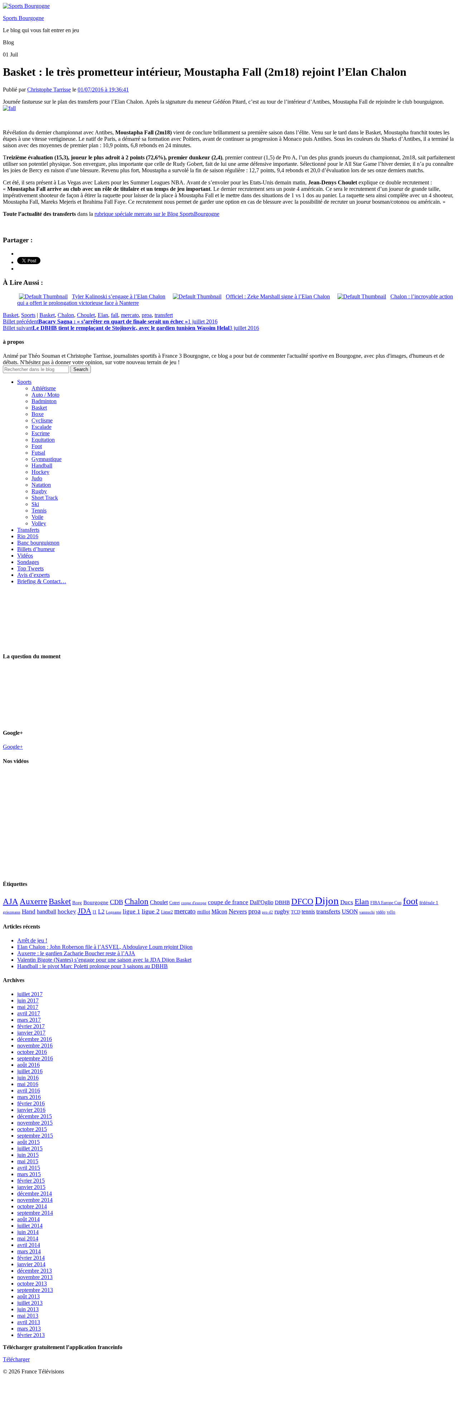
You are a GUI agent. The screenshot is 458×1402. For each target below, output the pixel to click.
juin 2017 (28, 1000)
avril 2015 (28, 1168)
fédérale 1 (428, 902)
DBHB (282, 902)
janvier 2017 (31, 1033)
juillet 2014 (30, 1226)
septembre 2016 (35, 1058)
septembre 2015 (35, 1136)
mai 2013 (27, 1316)
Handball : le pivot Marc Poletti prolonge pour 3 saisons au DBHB (92, 966)
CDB (116, 902)
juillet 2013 (30, 1303)
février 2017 (31, 1026)
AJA (10, 901)
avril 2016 (28, 1091)
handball (46, 911)
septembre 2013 (35, 1290)
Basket (10, 315)
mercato (130, 315)
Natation (41, 485)
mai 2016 (27, 1084)
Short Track (44, 498)
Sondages (28, 562)
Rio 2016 (27, 536)
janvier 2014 (31, 1264)
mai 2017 (27, 1007)
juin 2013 (28, 1309)
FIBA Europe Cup (385, 902)
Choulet (86, 315)
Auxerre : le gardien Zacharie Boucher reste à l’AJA (76, 953)
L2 (101, 911)
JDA (84, 911)
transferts (328, 911)
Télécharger (16, 1359)
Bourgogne (95, 902)
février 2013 (31, 1335)
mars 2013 (29, 1329)
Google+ (13, 747)
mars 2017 (29, 1020)
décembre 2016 (34, 1039)
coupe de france (228, 902)
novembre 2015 (35, 1123)
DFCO (302, 901)
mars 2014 (29, 1251)
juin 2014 (28, 1232)
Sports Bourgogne (23, 18)
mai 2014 (27, 1238)
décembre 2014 (34, 1193)
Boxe (37, 414)
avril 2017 (28, 1013)
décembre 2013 (34, 1271)
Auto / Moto (45, 395)
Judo (36, 478)
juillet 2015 (30, 1148)
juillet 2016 (30, 1071)
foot (410, 901)
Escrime (40, 433)
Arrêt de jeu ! (32, 940)
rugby (281, 911)
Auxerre (33, 901)
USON (350, 911)
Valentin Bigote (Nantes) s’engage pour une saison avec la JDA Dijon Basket (104, 960)
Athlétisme (43, 388)
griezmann (11, 912)
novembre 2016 (35, 1045)
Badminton (44, 401)
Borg (77, 902)
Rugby (39, 491)
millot (203, 912)
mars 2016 (29, 1097)
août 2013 (28, 1296)
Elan (103, 315)
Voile (37, 517)
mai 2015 (27, 1161)
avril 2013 (28, 1322)
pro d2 (267, 912)
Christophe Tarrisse (49, 89)
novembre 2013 (35, 1277)
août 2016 (28, 1065)
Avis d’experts (33, 575)
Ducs (346, 902)
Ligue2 (167, 912)
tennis (308, 911)
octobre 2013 (32, 1283)
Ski (35, 504)
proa (147, 315)
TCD (295, 912)
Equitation (43, 440)
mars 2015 (29, 1174)
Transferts (28, 530)
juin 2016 (28, 1078)
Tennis (39, 510)
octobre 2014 (32, 1206)
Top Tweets (30, 568)
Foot (36, 446)
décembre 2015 (34, 1116)
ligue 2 (151, 911)
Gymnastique (46, 459)
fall (114, 315)
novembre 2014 (35, 1200)
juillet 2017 (30, 994)
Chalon (66, 315)
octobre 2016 (32, 1052)
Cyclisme (42, 420)
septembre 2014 (35, 1213)
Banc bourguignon (38, 543)
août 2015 (28, 1142)
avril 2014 (28, 1245)
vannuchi (367, 912)
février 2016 (31, 1103)
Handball (41, 465)
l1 (95, 912)
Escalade (41, 427)
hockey (67, 911)
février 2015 (31, 1181)
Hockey (40, 472)
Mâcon (219, 911)
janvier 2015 (31, 1187)
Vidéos (25, 556)
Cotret (174, 902)
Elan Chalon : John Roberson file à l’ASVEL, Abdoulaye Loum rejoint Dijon (105, 947)
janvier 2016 (31, 1110)
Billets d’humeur (36, 549)
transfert (164, 315)
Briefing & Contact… (41, 581)
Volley (38, 523)
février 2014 (31, 1258)
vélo (391, 912)
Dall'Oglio (261, 902)
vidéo (380, 912)
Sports (28, 315)
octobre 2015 (32, 1129)
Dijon (327, 900)
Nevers (238, 911)
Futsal (38, 453)
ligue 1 (131, 911)
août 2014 (28, 1219)
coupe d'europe (193, 903)
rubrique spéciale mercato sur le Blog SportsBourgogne (156, 214)
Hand (28, 911)
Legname (113, 912)
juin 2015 (28, 1155)
